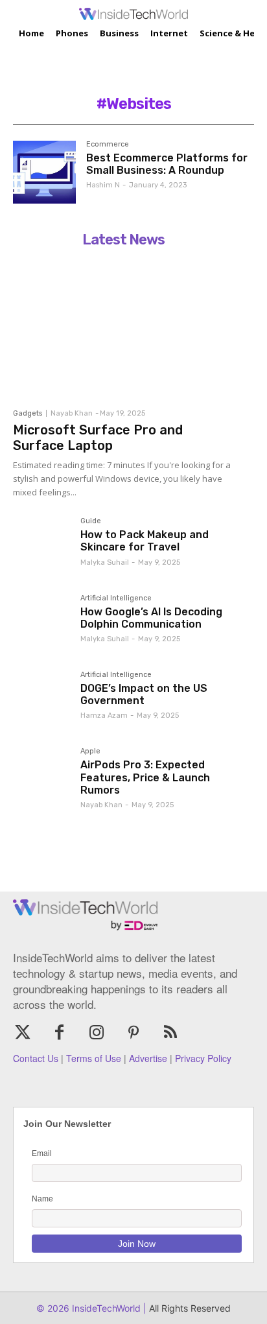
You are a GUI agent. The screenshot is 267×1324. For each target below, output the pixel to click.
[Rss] (170, 1033)
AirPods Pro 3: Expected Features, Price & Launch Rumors (145, 777)
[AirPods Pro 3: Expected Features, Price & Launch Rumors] (41, 776)
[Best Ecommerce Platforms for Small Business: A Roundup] (44, 172)
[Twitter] (22, 1033)
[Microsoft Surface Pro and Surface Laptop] (123, 327)
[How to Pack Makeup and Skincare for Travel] (41, 545)
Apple (90, 751)
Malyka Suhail (104, 562)
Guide (90, 521)
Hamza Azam (104, 715)
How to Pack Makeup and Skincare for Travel (144, 540)
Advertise (148, 1058)
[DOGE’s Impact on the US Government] (41, 699)
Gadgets (27, 413)
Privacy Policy (203, 1058)
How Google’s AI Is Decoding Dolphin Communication (151, 618)
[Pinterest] (133, 1033)
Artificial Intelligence (116, 598)
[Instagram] (96, 1033)
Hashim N (103, 185)
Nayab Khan (72, 413)
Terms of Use (93, 1058)
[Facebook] (59, 1033)
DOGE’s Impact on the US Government (143, 694)
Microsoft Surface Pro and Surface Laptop (98, 437)
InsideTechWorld (105, 1308)
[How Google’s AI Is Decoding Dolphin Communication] (41, 623)
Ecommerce (107, 144)
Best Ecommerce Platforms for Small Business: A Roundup (167, 164)
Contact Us (35, 1058)
